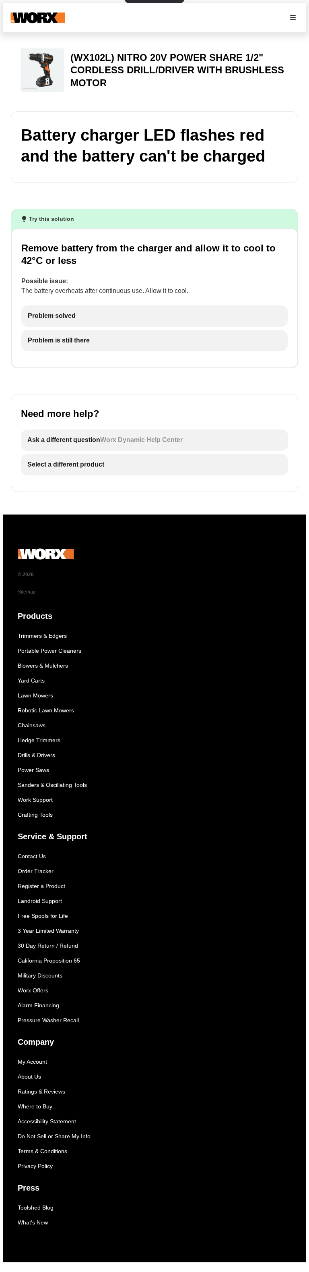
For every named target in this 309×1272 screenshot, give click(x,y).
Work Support (35, 800)
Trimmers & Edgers (42, 636)
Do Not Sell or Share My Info (54, 1136)
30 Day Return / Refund (48, 945)
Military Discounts (40, 975)
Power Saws (33, 770)
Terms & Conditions (42, 1151)
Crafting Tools (35, 814)
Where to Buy (35, 1106)
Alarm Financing (38, 1005)
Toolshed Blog (36, 1207)
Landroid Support (40, 901)
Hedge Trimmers (39, 740)
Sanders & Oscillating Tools (52, 785)
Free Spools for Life (43, 916)
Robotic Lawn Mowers (46, 710)
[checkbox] (154, 316)
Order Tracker (36, 871)
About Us (29, 1076)
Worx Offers (33, 990)
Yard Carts (31, 680)
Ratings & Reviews (41, 1091)
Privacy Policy (35, 1166)
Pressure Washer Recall (48, 1020)
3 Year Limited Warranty (48, 931)
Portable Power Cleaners (49, 650)
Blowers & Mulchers (43, 665)
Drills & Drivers (36, 755)
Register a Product (41, 886)
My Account (32, 1061)
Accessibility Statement (47, 1121)
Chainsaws (31, 725)
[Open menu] (293, 17)
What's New (33, 1222)
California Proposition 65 (49, 960)
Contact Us (32, 856)
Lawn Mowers (35, 695)
